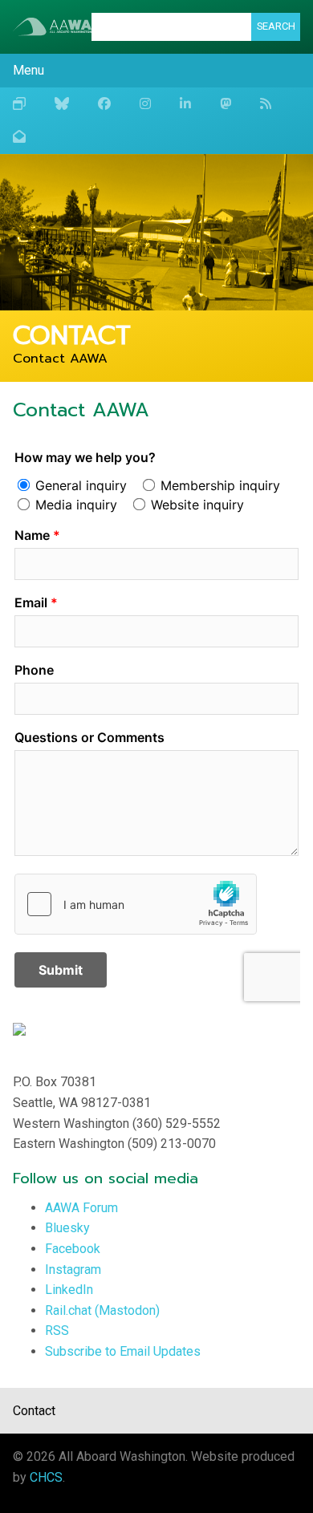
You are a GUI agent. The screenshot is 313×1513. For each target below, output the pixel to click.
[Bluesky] (62, 104)
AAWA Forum (81, 1207)
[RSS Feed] (265, 104)
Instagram (73, 1269)
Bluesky (67, 1227)
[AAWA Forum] (19, 104)
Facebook (72, 1248)
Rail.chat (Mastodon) (102, 1310)
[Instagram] (145, 104)
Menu (28, 70)
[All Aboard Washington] (52, 26)
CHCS (46, 1477)
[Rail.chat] (225, 104)
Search (276, 26)
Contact (34, 1410)
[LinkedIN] (185, 104)
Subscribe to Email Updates (123, 1351)
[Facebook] (104, 104)
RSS (57, 1330)
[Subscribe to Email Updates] (19, 137)
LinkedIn (69, 1289)
